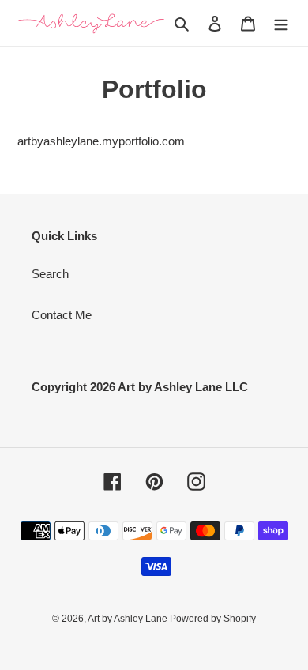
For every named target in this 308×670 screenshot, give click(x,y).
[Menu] (281, 23)
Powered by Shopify (213, 618)
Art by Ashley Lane (129, 618)
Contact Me (62, 315)
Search (50, 273)
